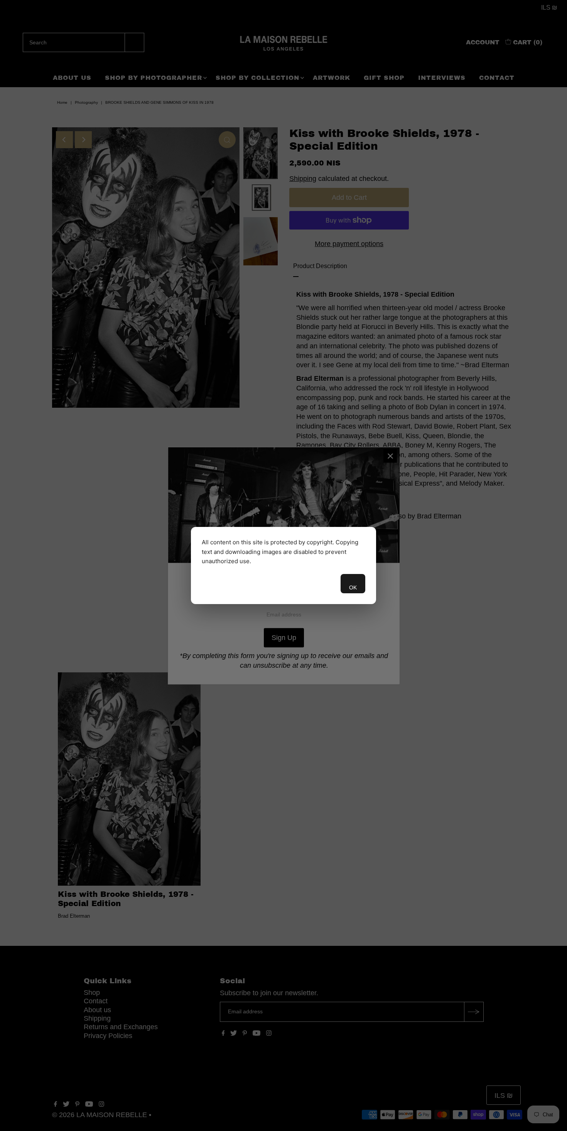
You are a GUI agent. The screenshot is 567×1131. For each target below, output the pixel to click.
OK (353, 587)
